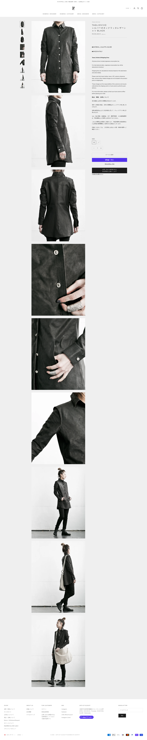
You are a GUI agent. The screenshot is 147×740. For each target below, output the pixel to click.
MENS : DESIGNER (83, 14)
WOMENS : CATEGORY (67, 14)
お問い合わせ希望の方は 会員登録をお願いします (109, 170)
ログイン (44, 709)
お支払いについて (9, 714)
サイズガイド (7, 712)
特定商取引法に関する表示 (11, 726)
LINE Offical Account (67, 714)
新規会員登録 (45, 712)
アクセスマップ (30, 714)
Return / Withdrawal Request (12, 720)
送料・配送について (9, 709)
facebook (64, 712)
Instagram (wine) (66, 717)
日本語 (127, 8)
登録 (122, 715)
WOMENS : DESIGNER (49, 14)
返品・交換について (9, 717)
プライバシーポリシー (10, 728)
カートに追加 (109, 154)
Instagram (64, 709)
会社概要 (28, 712)
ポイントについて (9, 723)
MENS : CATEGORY (98, 14)
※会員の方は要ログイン (97, 174)
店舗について (30, 709)
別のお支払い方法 (109, 164)
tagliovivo (96, 22)
